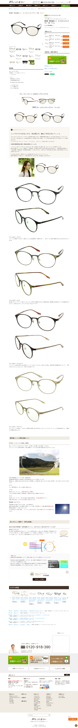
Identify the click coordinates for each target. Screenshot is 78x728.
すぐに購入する (73, 719)
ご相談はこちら (37, 5)
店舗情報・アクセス (37, 705)
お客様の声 (20, 5)
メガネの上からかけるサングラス (14, 697)
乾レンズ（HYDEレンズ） (31, 8)
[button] (10, 598)
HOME (11, 8)
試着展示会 (35, 704)
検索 (49, 715)
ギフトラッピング (49, 700)
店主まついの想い (36, 698)
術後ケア (28, 624)
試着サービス (65, 5)
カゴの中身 (67, 2)
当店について (45, 5)
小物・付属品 (11, 701)
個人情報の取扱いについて (44, 721)
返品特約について (48, 65)
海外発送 (47, 701)
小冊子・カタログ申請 (37, 708)
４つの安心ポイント (37, 697)
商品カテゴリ (12, 5)
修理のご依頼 (36, 700)
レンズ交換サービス (37, 702)
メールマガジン (48, 704)
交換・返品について (49, 698)
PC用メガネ (11, 698)
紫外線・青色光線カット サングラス (27, 618)
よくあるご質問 (48, 705)
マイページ (57, 2)
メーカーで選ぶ (11, 702)
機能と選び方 (29, 5)
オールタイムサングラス (40, 618)
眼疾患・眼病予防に (24, 610)
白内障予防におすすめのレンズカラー (36, 610)
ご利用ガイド (53, 5)
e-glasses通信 (36, 709)
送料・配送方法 (48, 697)
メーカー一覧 (22, 8)
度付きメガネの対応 (37, 701)
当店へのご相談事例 (62, 697)
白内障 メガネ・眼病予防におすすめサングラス (35, 621)
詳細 (67, 674)
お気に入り (62, 2)
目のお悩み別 (11, 700)
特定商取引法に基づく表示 (34, 721)
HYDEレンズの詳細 (39, 579)
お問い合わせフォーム (49, 702)
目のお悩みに (22, 621)
